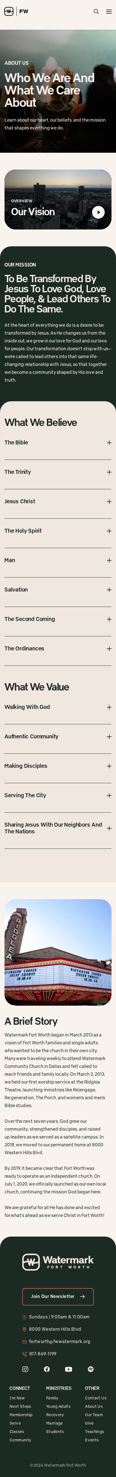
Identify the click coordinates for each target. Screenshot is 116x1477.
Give (89, 1423)
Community (20, 1440)
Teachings (94, 1432)
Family (52, 1398)
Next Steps (20, 1406)
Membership (21, 1415)
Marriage (54, 1423)
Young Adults (58, 1406)
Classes (17, 1432)
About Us (93, 1406)
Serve (15, 1423)
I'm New (17, 1398)
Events (92, 1440)
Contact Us (95, 1398)
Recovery (55, 1415)
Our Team (94, 1415)
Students (55, 1432)
